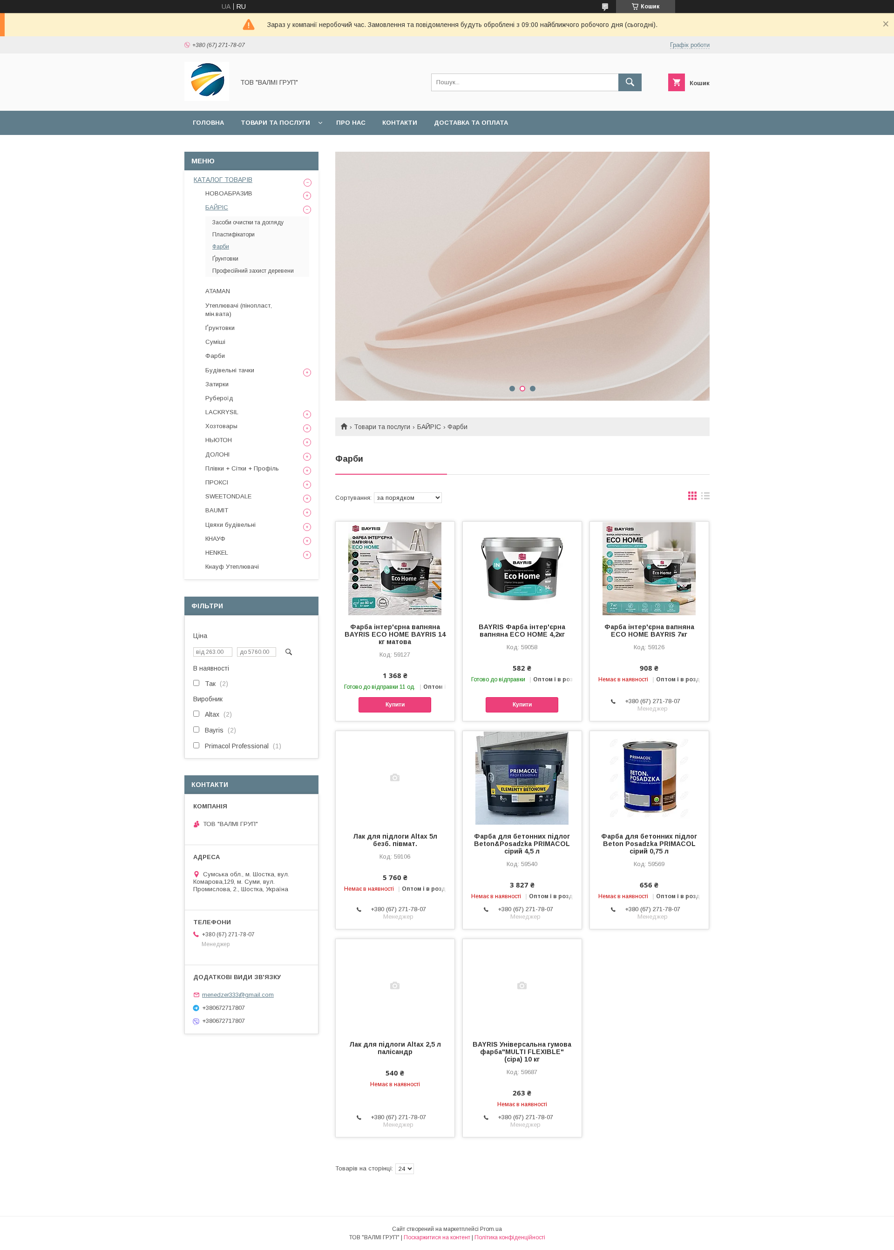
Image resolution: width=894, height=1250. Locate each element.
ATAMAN (217, 291)
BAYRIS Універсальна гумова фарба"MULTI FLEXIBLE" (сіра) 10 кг (522, 1052)
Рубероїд (219, 398)
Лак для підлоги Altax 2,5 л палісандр (395, 1048)
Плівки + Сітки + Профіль (242, 468)
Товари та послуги (275, 122)
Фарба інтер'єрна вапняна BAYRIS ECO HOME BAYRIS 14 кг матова (395, 634)
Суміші (215, 341)
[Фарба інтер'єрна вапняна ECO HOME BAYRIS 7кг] (649, 568)
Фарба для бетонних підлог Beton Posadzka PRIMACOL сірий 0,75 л (649, 844)
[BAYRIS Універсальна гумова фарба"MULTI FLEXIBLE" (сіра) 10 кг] (522, 985)
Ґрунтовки (225, 258)
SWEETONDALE (228, 496)
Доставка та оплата (471, 122)
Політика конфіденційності (509, 1237)
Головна (208, 122)
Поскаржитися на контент (437, 1237)
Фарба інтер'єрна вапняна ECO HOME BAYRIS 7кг (649, 630)
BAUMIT (216, 510)
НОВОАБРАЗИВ (228, 193)
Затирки (217, 384)
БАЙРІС (429, 426)
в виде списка (705, 497)
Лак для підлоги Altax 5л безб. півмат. (395, 840)
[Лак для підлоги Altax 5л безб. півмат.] (395, 777)
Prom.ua (491, 1229)
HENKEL (216, 552)
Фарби (220, 246)
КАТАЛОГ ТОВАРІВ (223, 179)
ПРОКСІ (216, 482)
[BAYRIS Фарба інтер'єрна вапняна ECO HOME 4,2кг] (522, 568)
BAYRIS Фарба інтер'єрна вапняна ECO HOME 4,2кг (522, 630)
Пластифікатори (233, 234)
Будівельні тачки (229, 370)
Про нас (351, 122)
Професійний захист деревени (253, 271)
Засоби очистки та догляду (248, 222)
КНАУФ (215, 538)
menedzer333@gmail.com (238, 994)
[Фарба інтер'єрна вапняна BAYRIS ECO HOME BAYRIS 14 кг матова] (395, 568)
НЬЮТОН (218, 440)
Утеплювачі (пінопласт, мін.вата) (238, 309)
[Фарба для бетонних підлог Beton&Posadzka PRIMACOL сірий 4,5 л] (522, 777)
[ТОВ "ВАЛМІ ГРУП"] (206, 98)
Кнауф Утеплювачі (232, 566)
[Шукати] (630, 82)
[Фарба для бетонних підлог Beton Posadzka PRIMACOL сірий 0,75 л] (649, 777)
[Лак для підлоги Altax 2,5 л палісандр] (395, 985)
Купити (395, 704)
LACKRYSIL (221, 412)
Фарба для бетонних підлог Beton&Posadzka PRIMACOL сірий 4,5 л (522, 844)
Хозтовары (221, 426)
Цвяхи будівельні (230, 524)
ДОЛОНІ (217, 454)
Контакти (399, 122)
